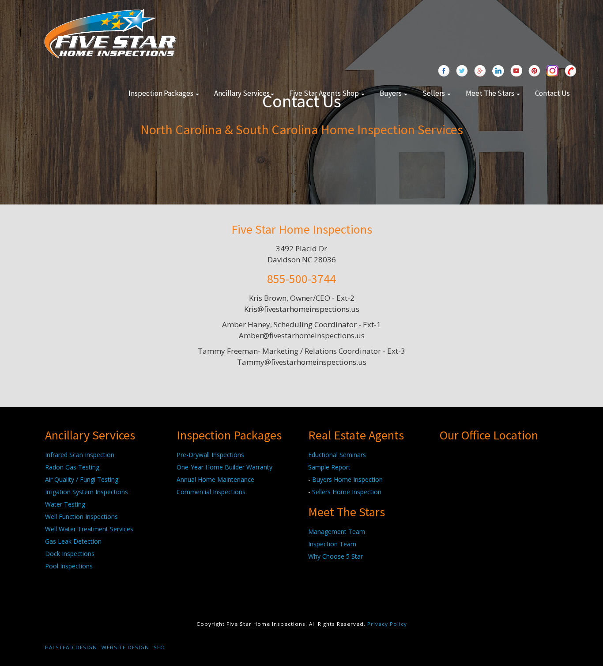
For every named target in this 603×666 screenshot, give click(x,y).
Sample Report (329, 467)
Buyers (391, 93)
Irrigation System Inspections (86, 492)
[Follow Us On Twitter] (462, 71)
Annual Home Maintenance (215, 479)
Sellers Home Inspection (346, 492)
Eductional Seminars (337, 454)
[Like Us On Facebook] (444, 71)
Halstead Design (71, 647)
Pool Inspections (69, 566)
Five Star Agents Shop (324, 93)
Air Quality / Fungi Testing (81, 479)
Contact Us (552, 93)
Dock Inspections (69, 553)
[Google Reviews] (480, 71)
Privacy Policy (387, 624)
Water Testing (65, 504)
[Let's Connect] (498, 71)
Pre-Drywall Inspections (210, 454)
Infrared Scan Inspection (79, 454)
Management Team (336, 531)
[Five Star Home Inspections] (110, 32)
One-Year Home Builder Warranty (224, 467)
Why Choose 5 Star (335, 556)
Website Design (125, 647)
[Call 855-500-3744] (570, 71)
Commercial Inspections (211, 492)
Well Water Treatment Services (89, 529)
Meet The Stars (491, 93)
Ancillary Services (242, 93)
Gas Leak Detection (73, 541)
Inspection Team (332, 544)
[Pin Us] (534, 71)
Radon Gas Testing (72, 467)
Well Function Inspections (81, 516)
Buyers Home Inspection (347, 479)
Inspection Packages (161, 93)
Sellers (434, 93)
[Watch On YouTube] (516, 71)
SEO (159, 647)
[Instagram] (552, 71)
